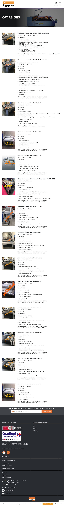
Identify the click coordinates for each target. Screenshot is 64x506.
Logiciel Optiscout (7, 465)
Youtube (4, 452)
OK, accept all (48, 504)
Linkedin (8, 452)
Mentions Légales (6, 477)
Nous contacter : (56, 4)
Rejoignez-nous (6, 472)
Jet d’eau (35, 430)
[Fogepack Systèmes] (8, 4)
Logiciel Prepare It (7, 463)
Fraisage (35, 428)
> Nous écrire (7, 493)
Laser (34, 426)
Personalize (58, 504)
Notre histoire (5, 475)
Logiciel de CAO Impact (8, 460)
